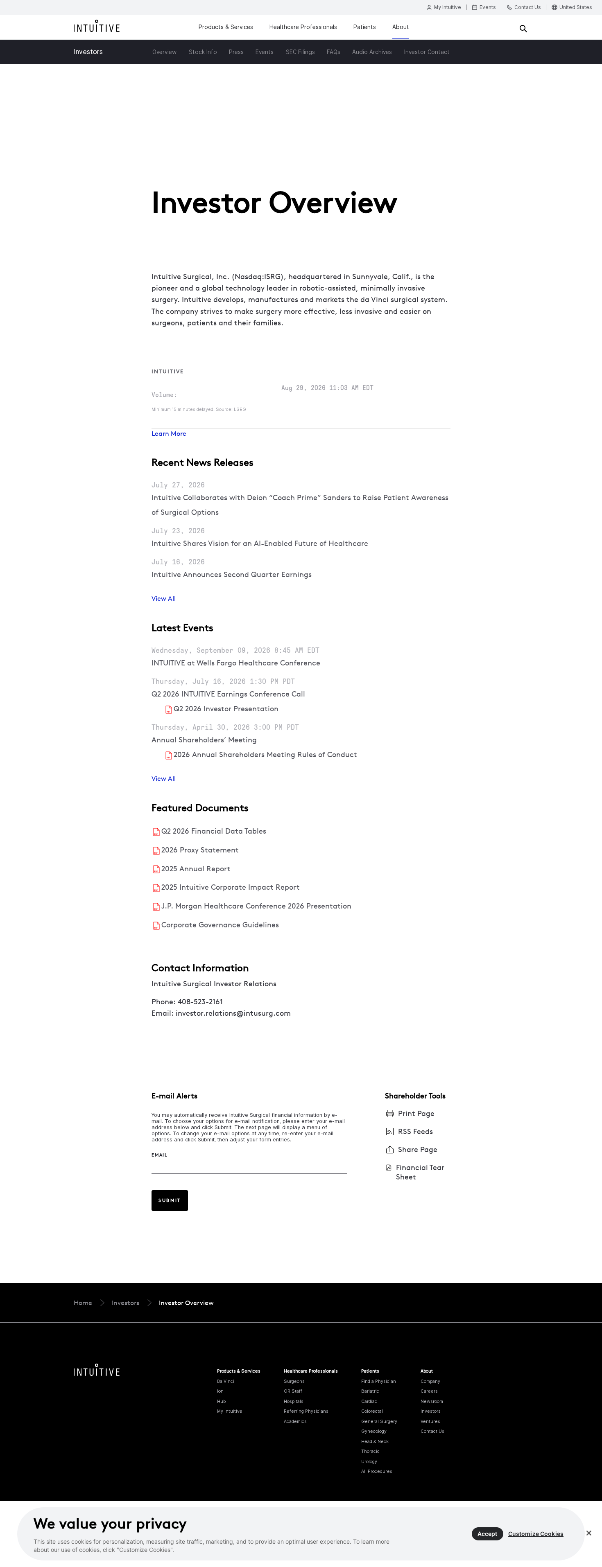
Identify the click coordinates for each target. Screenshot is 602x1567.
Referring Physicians (306, 1411)
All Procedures (376, 1471)
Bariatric (370, 1391)
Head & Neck (375, 1441)
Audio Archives (372, 52)
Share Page (417, 1149)
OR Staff (293, 1391)
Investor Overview (186, 1303)
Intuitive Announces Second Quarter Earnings (232, 574)
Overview (164, 52)
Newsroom (432, 1401)
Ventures (430, 1421)
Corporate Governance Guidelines (220, 924)
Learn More (169, 433)
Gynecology (374, 1431)
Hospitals (293, 1401)
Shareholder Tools (415, 1095)
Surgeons (294, 1381)
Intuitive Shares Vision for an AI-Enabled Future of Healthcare (260, 543)
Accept (488, 1533)
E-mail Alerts (174, 1095)
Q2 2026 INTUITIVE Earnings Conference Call (228, 694)
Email (160, 1154)
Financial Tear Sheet (420, 1172)
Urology (369, 1461)
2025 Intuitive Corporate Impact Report (230, 887)
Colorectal (372, 1411)
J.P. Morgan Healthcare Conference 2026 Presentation (256, 906)
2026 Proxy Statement (200, 850)
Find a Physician (378, 1381)
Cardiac (369, 1401)
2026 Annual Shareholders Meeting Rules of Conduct (265, 754)
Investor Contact (427, 52)
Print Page (416, 1113)
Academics (295, 1421)
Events (265, 52)
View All (164, 598)
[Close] (589, 1533)
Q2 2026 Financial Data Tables (213, 831)
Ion (220, 1391)
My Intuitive (229, 1411)
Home (83, 1303)
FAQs (333, 52)
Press (236, 52)
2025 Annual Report (196, 868)
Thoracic (370, 1451)
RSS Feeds (415, 1131)
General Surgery (379, 1421)
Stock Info (203, 52)
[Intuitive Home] (97, 27)
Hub (221, 1401)
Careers (429, 1391)
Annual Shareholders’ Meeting (204, 739)
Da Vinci (225, 1381)
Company (430, 1381)
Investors (88, 52)
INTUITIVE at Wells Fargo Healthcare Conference (236, 662)
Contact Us (432, 1431)
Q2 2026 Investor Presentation (226, 708)
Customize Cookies (536, 1533)
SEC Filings (300, 52)
